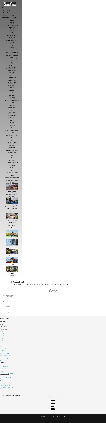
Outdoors (2, 338)
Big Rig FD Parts (12, 70)
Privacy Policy (3, 383)
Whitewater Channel (12, 224)
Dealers (12, 182)
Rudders (12, 63)
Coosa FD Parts (12, 73)
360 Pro (12, 38)
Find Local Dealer (5, 348)
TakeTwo (12, 32)
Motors (12, 43)
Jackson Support (4, 353)
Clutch (12, 88)
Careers (12, 210)
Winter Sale (12, 229)
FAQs (12, 170)
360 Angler (12, 37)
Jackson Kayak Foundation (12, 206)
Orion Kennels (12, 158)
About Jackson (12, 196)
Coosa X (12, 28)
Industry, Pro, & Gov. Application (8, 356)
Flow (12, 92)
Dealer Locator (12, 191)
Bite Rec (12, 120)
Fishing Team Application (7, 373)
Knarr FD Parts (12, 80)
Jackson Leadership (12, 205)
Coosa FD (12, 20)
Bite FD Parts (12, 72)
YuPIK (12, 33)
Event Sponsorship (5, 355)
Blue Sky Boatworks (12, 35)
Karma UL (12, 97)
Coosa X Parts (12, 75)
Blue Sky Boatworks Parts (12, 68)
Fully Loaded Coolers (12, 152)
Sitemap (2, 388)
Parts (12, 50)
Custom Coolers (12, 148)
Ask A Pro (12, 169)
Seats (12, 62)
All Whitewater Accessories (12, 100)
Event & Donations (12, 208)
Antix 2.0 (12, 87)
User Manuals (12, 174)
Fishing (12, 238)
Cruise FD (12, 129)
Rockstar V (12, 95)
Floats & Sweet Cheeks (12, 104)
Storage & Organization (12, 135)
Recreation (12, 255)
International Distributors (12, 194)
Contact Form (3, 329)
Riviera (12, 122)
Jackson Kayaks (12, 85)
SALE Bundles (12, 164)
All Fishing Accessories (12, 52)
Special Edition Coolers (12, 150)
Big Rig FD (12, 23)
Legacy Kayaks (12, 82)
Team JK (12, 211)
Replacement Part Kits (12, 113)
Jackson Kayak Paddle (12, 25)
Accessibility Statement (12, 180)
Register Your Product (12, 172)
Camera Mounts (12, 107)
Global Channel (12, 225)
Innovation (3, 351)
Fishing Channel (12, 222)
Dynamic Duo (12, 90)
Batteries (12, 45)
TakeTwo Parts (12, 77)
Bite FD (12, 22)
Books (12, 108)
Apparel (12, 53)
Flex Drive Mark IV (12, 48)
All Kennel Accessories (12, 162)
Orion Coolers (12, 145)
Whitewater (12, 246)
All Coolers (12, 147)
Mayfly (12, 30)
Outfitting (12, 105)
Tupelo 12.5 (12, 125)
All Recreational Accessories (12, 130)
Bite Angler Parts (12, 67)
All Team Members (12, 220)
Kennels (12, 273)
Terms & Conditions (5, 382)
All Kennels (12, 160)
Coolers (12, 264)
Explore (2, 342)
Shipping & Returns (5, 385)
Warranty (12, 175)
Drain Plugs (12, 112)
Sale (12, 157)
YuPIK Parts (12, 79)
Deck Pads (12, 65)
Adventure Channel (5, 368)
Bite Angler (12, 27)
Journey (12, 127)
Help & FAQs (3, 380)
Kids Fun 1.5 (12, 98)
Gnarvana (12, 93)
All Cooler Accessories (12, 154)
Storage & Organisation (12, 58)
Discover (2, 340)
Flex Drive (12, 47)
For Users (12, 167)
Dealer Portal (12, 192)
